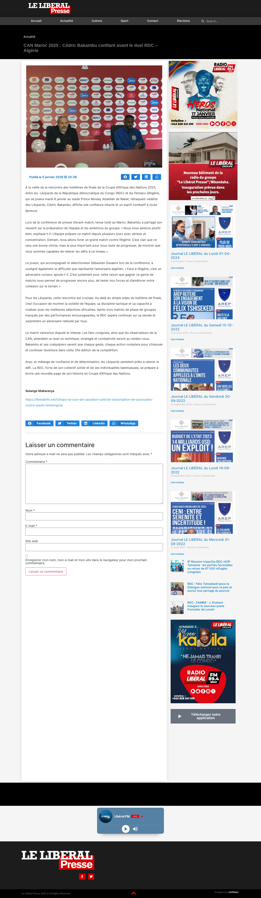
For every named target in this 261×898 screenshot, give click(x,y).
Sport (124, 21)
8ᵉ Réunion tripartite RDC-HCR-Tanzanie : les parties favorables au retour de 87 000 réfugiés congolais (210, 567)
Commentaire (36, 461)
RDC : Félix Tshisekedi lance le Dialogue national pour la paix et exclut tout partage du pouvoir (209, 587)
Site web (31, 541)
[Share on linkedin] (146, 177)
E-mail (31, 525)
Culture (97, 21)
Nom (30, 510)
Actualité (66, 21)
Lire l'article (177, 267)
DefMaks (234, 892)
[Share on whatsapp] (156, 177)
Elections (183, 21)
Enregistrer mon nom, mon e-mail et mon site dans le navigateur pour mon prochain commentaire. (86, 561)
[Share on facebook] (125, 177)
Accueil (36, 21)
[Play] (126, 829)
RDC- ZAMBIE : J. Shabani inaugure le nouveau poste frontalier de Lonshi (205, 606)
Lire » (190, 576)
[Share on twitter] (135, 177)
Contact (152, 21)
